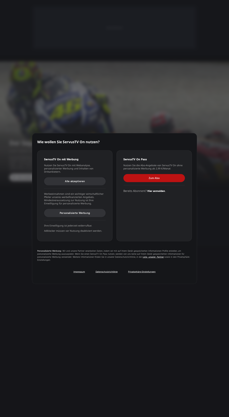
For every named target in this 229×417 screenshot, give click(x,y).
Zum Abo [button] (154, 177)
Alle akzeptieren (75, 181)
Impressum (79, 271)
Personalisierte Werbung (75, 212)
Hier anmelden (156, 190)
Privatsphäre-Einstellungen (142, 271)
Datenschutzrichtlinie (107, 271)
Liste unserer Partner (153, 257)
